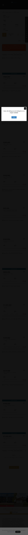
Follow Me (14, 467)
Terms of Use (12, 531)
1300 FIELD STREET (7, 177)
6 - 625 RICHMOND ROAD (8, 406)
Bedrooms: (4, 26)
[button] (26, 29)
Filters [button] (23, 35)
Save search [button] (4, 35)
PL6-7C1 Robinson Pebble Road (10, 210)
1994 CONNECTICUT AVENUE (9, 373)
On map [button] (18, 35)
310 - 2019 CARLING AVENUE (9, 340)
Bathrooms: (16, 26)
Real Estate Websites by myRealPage (14, 510)
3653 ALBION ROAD (7, 145)
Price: (6, 17)
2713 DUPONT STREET (8, 274)
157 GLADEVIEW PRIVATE (8, 241)
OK (17, 531)
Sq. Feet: (5, 30)
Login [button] (24, 40)
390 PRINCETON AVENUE (8, 438)
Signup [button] (19, 40)
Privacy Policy (21, 508)
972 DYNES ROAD (7, 307)
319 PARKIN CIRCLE (7, 79)
